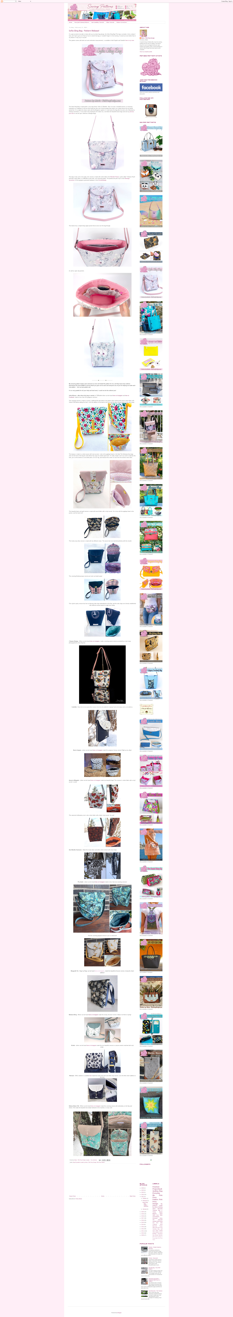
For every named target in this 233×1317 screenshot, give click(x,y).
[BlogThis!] (104, 1160)
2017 (142, 1218)
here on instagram (95, 641)
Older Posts (132, 1196)
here (90, 1075)
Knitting (159, 1236)
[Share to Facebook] (108, 1160)
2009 (142, 1235)
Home (70, 22)
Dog (153, 1235)
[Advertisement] (102, 1180)
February (145, 1200)
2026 (142, 1188)
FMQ (154, 1232)
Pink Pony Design (92, 1162)
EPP (153, 1236)
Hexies (156, 1236)
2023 (142, 1192)
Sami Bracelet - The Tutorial (155, 1291)
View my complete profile (146, 51)
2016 (142, 1220)
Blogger (119, 1312)
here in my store (129, 40)
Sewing (160, 1207)
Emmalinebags (102, 180)
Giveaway (155, 1218)
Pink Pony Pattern (101, 1162)
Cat (153, 1222)
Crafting (160, 1230)
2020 (142, 1211)
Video (161, 1218)
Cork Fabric (155, 1230)
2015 (142, 1222)
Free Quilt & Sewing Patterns (81, 22)
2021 (142, 1196)
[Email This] (102, 1160)
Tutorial (155, 1210)
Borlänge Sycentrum (158, 1233)
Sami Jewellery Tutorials (97, 22)
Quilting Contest (158, 1232)
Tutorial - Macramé (153, 1258)
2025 (142, 1190)
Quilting (155, 1191)
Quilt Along (159, 1221)
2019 (142, 1213)
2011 (142, 1231)
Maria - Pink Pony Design (148, 38)
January (145, 1209)
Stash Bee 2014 (158, 1227)
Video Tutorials (110, 22)
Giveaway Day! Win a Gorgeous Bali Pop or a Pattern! (154, 1280)
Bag (74, 1162)
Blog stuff (160, 1229)
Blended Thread (114, 177)
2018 (142, 1216)
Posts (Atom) (79, 1198)
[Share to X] (106, 1160)
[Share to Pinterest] (109, 1160)
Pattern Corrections (121, 22)
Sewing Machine (158, 1235)
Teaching (155, 1229)
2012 (142, 1228)
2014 (142, 1224)
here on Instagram (118, 395)
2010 (142, 1233)
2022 (142, 1194)
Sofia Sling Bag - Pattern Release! (84, 31)
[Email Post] (99, 1160)
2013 (142, 1226)
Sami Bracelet (158, 1208)
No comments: (94, 1160)
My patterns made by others (81, 1162)
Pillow (154, 1227)
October (145, 1198)
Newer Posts (72, 1196)
